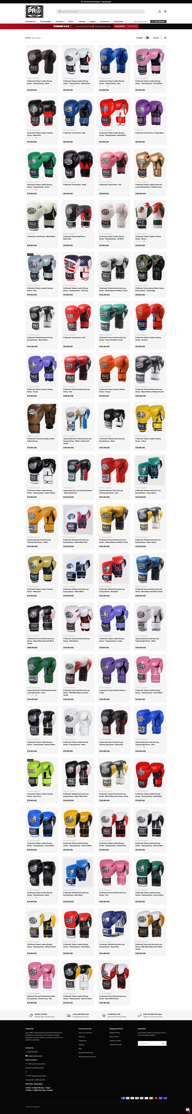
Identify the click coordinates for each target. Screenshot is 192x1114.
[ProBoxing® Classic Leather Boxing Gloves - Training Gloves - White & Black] (150, 823)
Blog (80, 1048)
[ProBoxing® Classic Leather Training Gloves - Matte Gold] (42, 569)
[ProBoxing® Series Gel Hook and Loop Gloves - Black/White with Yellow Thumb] (114, 774)
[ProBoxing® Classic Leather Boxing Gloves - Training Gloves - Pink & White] (150, 670)
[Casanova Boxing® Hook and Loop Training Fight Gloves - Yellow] (42, 519)
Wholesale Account (141, 21)
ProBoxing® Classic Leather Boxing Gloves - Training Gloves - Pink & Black (148, 82)
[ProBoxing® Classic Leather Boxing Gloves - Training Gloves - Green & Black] (150, 872)
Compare (139, 38)
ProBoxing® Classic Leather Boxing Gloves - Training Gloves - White (75, 743)
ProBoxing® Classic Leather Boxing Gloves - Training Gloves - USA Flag (75, 289)
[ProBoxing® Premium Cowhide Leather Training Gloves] (42, 418)
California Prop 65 (115, 1044)
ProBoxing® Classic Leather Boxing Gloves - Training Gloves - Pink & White (148, 691)
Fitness (71, 21)
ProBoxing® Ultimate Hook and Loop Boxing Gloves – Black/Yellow (148, 541)
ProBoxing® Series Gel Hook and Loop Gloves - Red (76, 390)
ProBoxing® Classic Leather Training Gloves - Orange (112, 390)
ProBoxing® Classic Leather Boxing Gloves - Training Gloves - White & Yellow (41, 945)
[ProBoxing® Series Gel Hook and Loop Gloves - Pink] (114, 872)
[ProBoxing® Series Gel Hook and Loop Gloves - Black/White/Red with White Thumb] (42, 618)
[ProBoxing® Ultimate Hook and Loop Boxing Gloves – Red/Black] (114, 569)
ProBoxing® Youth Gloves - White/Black (41, 236)
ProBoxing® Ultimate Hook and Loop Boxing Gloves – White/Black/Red (76, 541)
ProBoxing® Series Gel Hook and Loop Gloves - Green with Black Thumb (112, 338)
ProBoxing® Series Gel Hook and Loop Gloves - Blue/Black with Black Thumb (148, 590)
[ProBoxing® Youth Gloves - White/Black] (42, 216)
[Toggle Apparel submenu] (97, 21)
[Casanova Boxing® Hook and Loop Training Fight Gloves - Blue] (150, 722)
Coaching (81, 21)
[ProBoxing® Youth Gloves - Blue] (78, 113)
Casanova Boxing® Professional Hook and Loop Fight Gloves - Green (41, 691)
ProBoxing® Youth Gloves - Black (74, 184)
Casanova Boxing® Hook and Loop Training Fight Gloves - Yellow (39, 541)
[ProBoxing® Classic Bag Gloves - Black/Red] (78, 216)
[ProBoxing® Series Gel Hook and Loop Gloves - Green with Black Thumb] (114, 317)
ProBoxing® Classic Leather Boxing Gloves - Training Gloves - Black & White (41, 491)
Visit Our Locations (85, 1033)
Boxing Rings (118, 21)
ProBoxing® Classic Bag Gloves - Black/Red (74, 237)
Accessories (104, 21)
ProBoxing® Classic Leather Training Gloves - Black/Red (40, 134)
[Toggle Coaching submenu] (86, 21)
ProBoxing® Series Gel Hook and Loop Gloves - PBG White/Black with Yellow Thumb (148, 946)
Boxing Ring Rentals (86, 1052)
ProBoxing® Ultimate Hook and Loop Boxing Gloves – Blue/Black (76, 894)
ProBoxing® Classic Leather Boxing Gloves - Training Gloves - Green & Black (149, 894)
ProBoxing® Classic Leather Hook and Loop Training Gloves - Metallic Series (148, 186)
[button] (165, 11)
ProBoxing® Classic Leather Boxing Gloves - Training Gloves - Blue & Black (40, 844)
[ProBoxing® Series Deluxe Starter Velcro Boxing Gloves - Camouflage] (150, 268)
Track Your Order (115, 1040)
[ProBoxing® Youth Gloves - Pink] (114, 164)
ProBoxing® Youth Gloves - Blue (74, 133)
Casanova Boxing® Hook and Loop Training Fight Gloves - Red (111, 491)
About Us (82, 1037)
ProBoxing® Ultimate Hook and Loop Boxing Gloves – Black (112, 440)
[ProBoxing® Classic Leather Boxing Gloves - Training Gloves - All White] (114, 216)
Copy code (133, 26)
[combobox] (100, 11)
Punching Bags (45, 21)
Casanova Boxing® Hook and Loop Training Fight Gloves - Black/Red (111, 743)
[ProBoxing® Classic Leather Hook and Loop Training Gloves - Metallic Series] (150, 164)
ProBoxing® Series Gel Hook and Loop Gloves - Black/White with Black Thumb (149, 390)
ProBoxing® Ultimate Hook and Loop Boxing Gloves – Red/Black (112, 590)
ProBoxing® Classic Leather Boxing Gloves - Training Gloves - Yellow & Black (77, 844)
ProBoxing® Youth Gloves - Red (74, 337)
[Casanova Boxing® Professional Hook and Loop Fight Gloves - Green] (42, 670)
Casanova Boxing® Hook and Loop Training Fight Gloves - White (147, 640)
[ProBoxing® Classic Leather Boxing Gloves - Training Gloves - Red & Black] (150, 774)
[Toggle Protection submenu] (65, 21)
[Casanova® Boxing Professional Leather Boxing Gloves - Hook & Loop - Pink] (42, 976)
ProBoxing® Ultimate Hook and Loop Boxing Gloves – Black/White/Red (76, 795)
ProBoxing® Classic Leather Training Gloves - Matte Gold (40, 590)
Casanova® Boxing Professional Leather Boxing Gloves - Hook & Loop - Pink (41, 997)
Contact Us (82, 1040)
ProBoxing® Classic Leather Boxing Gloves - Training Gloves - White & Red (76, 82)
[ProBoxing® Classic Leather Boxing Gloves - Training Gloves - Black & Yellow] (78, 976)
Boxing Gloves (31, 21)
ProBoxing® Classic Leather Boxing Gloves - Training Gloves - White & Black (149, 844)
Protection (59, 21)
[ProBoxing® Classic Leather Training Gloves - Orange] (114, 369)
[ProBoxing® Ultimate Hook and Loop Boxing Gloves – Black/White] (42, 317)
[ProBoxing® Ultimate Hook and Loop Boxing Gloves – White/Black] (78, 569)
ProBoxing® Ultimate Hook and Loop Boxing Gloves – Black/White (39, 338)
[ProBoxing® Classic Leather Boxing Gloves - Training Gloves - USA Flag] (78, 268)
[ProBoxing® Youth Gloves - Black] (78, 164)
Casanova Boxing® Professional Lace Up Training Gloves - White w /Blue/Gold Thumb (77, 441)
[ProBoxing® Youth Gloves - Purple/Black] (150, 113)
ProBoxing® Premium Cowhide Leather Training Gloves (41, 440)
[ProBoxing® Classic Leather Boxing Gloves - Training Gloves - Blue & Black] (42, 823)
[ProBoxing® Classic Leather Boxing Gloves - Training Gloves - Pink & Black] (150, 61)
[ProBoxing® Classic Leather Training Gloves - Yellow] (150, 418)
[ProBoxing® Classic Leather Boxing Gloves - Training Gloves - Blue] (114, 61)
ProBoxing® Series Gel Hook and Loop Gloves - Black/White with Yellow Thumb (113, 795)
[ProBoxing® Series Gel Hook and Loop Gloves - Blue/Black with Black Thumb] (150, 569)
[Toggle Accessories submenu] (111, 21)
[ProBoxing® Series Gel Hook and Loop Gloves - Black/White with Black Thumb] (150, 369)
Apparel (92, 21)
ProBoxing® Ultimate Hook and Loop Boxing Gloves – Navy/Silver (112, 945)
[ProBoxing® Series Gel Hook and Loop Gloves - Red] (78, 369)
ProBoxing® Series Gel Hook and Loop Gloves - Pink (112, 894)
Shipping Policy (114, 1033)
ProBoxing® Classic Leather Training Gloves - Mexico (148, 237)
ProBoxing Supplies (34, 1106)
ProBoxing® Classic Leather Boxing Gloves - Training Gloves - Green (39, 186)
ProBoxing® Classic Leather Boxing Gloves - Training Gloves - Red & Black (148, 795)
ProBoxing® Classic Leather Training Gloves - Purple (40, 390)
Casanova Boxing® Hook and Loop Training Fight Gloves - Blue (147, 743)
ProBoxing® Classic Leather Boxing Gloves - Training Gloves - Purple (111, 640)
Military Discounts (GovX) (87, 1056)
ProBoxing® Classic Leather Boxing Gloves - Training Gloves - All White (111, 237)
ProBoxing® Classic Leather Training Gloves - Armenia (148, 338)
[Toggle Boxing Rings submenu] (125, 21)
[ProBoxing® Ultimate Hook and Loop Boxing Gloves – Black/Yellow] (150, 519)
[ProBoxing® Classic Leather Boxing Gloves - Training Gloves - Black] (42, 61)
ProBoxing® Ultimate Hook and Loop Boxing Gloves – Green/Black (148, 491)
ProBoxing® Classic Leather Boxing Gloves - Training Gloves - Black (39, 82)
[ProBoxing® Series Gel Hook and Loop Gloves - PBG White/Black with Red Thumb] (78, 670)
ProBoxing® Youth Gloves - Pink (110, 184)
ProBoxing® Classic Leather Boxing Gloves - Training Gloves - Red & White (112, 134)
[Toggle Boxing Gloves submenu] (37, 21)
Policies (81, 1044)
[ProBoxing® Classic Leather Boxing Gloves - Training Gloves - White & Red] (78, 61)
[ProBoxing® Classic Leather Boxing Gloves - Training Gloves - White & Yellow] (42, 924)
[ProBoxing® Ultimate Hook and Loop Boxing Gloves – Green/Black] (150, 470)
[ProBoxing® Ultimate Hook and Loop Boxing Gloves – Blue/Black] (78, 872)
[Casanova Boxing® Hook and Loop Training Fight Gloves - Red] (114, 470)
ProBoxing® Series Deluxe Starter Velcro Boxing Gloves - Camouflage (149, 289)
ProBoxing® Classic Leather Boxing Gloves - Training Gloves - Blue (111, 82)
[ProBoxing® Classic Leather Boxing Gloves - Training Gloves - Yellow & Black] (78, 823)
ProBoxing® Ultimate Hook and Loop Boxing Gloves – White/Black (76, 590)
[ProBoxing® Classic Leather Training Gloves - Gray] (42, 268)
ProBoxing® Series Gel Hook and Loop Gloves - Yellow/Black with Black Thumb (113, 541)
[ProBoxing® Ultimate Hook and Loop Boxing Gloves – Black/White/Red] (78, 774)
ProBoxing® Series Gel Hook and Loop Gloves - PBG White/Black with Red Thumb (76, 692)
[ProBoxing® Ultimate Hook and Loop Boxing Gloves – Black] (114, 418)
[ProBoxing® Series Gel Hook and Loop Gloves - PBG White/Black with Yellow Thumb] (150, 924)
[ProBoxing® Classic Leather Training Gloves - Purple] (42, 369)
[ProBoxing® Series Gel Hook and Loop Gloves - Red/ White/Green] (114, 976)
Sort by (28, 38)
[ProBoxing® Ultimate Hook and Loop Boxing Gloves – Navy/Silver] (114, 924)
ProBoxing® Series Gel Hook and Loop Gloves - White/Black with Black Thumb (113, 289)
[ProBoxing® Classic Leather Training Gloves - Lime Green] (42, 774)
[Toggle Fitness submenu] (75, 21)
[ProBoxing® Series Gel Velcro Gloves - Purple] (114, 670)
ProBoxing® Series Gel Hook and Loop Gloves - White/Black (76, 640)
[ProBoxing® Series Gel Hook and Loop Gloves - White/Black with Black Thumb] (114, 268)
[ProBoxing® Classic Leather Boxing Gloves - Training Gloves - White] (78, 722)
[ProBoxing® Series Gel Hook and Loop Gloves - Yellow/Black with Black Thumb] (114, 519)
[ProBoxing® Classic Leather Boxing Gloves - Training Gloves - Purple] (114, 618)
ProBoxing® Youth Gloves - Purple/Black (149, 133)
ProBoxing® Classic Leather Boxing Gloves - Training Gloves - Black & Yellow (77, 997)
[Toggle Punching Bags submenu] (52, 21)
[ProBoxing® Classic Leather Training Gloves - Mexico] (150, 216)
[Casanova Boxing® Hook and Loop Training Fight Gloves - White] (150, 618)
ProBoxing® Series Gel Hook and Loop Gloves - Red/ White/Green (112, 997)
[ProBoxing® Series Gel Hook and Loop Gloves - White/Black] (78, 618)
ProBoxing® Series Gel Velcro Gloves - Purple (112, 691)
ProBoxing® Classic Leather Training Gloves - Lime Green (40, 795)
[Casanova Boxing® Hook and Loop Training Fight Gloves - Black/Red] (114, 722)
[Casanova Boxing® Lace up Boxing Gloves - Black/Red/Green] (78, 470)
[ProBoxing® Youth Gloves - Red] (78, 317)
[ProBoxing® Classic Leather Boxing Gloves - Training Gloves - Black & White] (42, 470)
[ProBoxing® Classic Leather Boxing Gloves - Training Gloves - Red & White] (114, 113)
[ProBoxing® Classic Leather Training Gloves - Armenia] (150, 317)
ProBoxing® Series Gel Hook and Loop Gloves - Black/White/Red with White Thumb (40, 641)
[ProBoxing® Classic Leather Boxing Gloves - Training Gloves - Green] (42, 164)
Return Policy (114, 1037)
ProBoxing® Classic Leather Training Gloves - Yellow (148, 440)
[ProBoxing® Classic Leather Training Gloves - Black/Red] (42, 113)
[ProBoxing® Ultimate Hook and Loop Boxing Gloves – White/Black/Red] (78, 519)
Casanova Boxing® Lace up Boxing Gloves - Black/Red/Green (77, 491)
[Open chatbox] (187, 1110)
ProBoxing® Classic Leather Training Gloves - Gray (40, 289)
